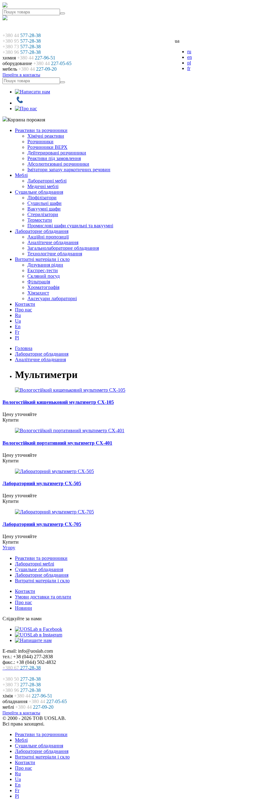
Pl (17, 337)
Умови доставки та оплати (43, 596)
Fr (17, 332)
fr (188, 68)
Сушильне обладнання (39, 192)
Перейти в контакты (21, 75)
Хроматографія (43, 287)
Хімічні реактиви (45, 136)
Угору (8, 547)
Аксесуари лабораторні (52, 298)
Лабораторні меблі (47, 180)
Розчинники (40, 141)
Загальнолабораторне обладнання (63, 248)
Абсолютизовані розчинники (58, 164)
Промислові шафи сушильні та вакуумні (70, 225)
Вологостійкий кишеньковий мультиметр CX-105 (58, 402)
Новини (23, 608)
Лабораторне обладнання (41, 231)
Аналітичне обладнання (52, 242)
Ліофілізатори (42, 197)
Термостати (39, 220)
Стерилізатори (42, 214)
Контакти (25, 304)
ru (189, 51)
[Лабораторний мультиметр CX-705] (54, 511)
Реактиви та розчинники (41, 130)
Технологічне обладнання (54, 253)
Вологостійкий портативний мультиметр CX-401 (57, 443)
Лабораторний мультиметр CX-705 (41, 524)
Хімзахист (38, 293)
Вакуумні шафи (44, 208)
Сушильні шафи (44, 203)
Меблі (21, 175)
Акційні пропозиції (48, 236)
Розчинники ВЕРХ (47, 147)
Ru (18, 315)
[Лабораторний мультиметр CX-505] (54, 471)
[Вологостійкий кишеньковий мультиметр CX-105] (70, 390)
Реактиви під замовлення (54, 158)
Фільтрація (38, 281)
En (18, 326)
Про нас (23, 309)
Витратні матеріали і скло (42, 259)
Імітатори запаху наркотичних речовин (68, 169)
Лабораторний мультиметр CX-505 (41, 483)
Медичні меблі (42, 186)
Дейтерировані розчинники (56, 152)
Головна (23, 348)
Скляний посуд (43, 276)
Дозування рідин (45, 264)
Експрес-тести (42, 270)
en (189, 57)
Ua (18, 321)
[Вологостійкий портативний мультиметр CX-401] (69, 430)
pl (189, 62)
